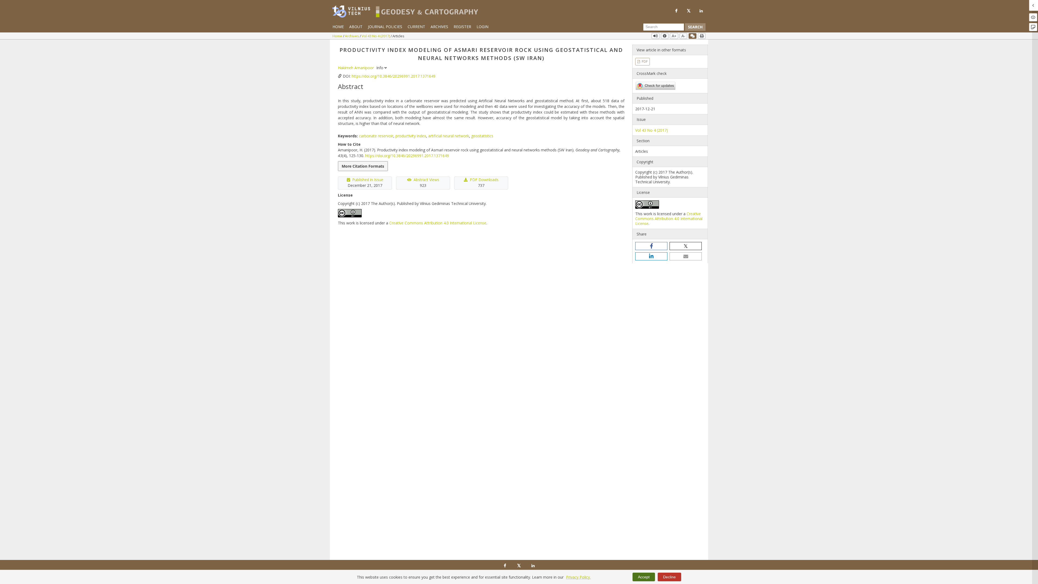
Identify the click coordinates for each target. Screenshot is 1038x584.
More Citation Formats (363, 166)
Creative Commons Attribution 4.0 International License (437, 222)
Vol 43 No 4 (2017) (376, 36)
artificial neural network (448, 135)
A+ (674, 36)
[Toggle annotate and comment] (692, 36)
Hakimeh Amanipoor (356, 67)
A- (683, 36)
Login (482, 26)
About (355, 26)
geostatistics (482, 135)
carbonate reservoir (376, 135)
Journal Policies (385, 26)
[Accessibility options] (664, 36)
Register (462, 26)
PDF (644, 61)
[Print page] (702, 36)
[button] (651, 246)
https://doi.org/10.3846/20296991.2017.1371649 (393, 76)
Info (380, 67)
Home (338, 26)
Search (695, 26)
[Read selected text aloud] (655, 36)
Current (416, 26)
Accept (644, 577)
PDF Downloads (484, 179)
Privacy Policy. (578, 577)
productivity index (410, 135)
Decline (669, 577)
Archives (439, 26)
